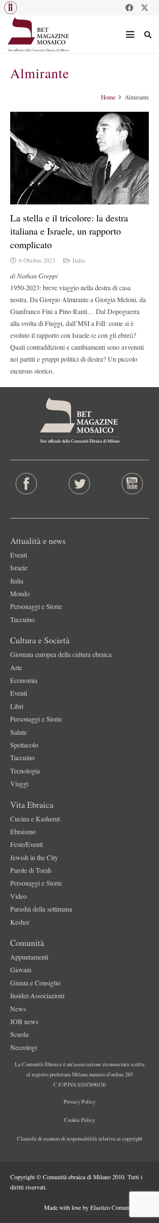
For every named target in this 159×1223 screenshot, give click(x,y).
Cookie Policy (79, 1120)
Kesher (19, 921)
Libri (16, 706)
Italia (79, 260)
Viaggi (19, 783)
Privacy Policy (79, 1101)
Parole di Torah (30, 870)
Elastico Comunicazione (119, 1207)
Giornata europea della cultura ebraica (61, 654)
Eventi (18, 554)
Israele (19, 567)
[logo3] (39, 34)
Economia (23, 680)
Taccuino (22, 619)
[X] (144, 7)
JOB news (24, 1021)
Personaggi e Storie (36, 606)
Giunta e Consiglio (35, 982)
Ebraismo (23, 831)
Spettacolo (24, 744)
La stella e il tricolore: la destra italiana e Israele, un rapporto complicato (69, 231)
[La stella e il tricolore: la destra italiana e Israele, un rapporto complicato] (79, 158)
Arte (16, 667)
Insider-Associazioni (37, 995)
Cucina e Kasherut (35, 818)
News (18, 1008)
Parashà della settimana (41, 908)
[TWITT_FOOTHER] (79, 483)
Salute (18, 732)
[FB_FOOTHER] (26, 483)
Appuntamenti (29, 956)
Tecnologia (25, 770)
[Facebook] (129, 7)
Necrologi (23, 1047)
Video (18, 896)
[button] (10, 7)
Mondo (20, 593)
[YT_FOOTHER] (132, 483)
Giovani (20, 969)
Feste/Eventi (26, 844)
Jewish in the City (34, 857)
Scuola (19, 1034)
